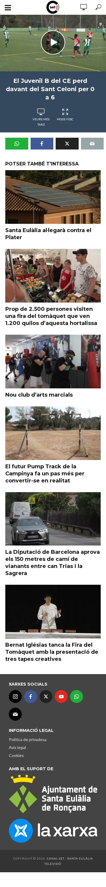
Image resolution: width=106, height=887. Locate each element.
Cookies (16, 755)
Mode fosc (65, 119)
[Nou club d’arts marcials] (53, 361)
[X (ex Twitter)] (45, 696)
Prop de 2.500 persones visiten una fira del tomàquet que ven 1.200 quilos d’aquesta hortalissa (51, 316)
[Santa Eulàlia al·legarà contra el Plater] (53, 197)
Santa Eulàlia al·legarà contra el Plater (48, 234)
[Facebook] (30, 696)
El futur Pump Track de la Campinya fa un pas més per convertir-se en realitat (45, 473)
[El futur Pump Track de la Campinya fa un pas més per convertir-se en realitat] (53, 433)
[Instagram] (15, 696)
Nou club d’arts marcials (39, 395)
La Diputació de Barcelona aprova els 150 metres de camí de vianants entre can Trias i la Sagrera (52, 562)
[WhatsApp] (76, 696)
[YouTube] (61, 696)
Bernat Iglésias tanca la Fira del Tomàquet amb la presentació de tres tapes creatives (51, 652)
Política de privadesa (28, 739)
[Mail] (15, 714)
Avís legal (17, 747)
